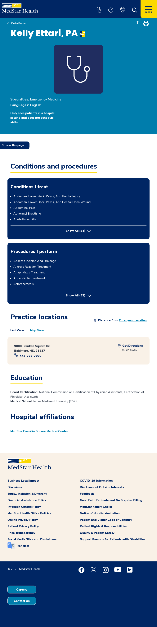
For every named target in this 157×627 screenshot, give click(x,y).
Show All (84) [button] (75, 231)
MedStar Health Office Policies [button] (29, 513)
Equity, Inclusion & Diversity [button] (27, 494)
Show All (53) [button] (91, 295)
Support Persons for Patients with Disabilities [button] (112, 539)
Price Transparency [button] (21, 533)
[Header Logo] (20, 6)
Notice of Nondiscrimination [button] (100, 513)
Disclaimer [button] (14, 487)
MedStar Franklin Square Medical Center (39, 431)
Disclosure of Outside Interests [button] (102, 487)
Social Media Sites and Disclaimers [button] (32, 539)
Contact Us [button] (22, 601)
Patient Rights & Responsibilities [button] (103, 526)
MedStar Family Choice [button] (96, 507)
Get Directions (132, 346)
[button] (99, 10)
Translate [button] (22, 546)
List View (17, 330)
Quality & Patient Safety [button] (97, 533)
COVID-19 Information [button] (96, 481)
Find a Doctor (18, 23)
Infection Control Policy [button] (24, 507)
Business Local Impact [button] (23, 481)
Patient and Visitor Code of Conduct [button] (106, 520)
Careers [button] (21, 590)
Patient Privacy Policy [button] (23, 526)
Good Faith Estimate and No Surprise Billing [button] (111, 500)
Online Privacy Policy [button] (22, 520)
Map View (37, 330)
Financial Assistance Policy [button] (26, 500)
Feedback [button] (87, 494)
